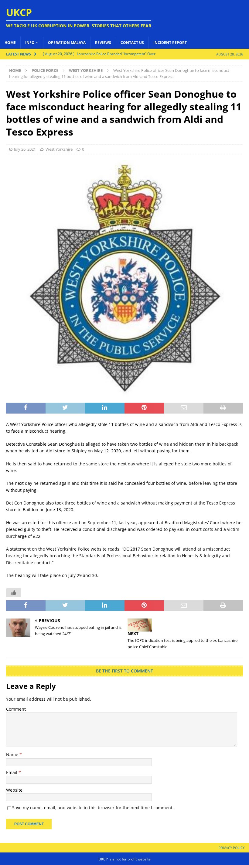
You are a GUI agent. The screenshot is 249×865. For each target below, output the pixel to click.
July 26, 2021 (25, 149)
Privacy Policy (231, 847)
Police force (45, 70)
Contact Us (132, 42)
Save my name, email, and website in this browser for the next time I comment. (93, 807)
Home (10, 42)
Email (12, 772)
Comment (16, 709)
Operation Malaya (67, 42)
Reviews (103, 42)
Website (14, 790)
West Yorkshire (59, 149)
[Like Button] (13, 592)
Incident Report (170, 42)
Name (12, 754)
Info (30, 42)
